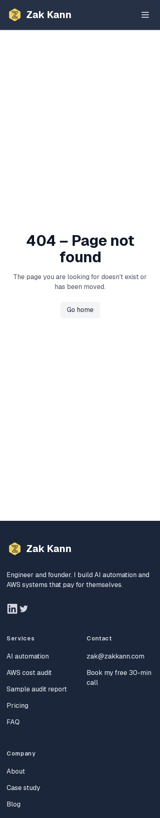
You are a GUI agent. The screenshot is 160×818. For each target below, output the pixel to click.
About (16, 771)
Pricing (17, 705)
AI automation (28, 656)
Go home (80, 309)
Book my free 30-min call (119, 677)
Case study (23, 787)
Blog (14, 804)
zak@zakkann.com (115, 656)
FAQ (13, 722)
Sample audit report (37, 689)
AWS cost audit (29, 672)
